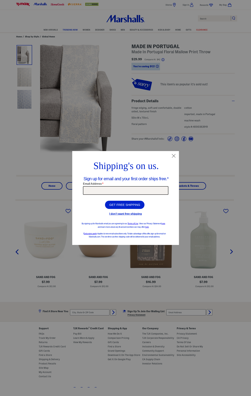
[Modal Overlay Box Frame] (125, 198)
